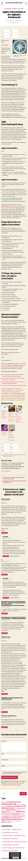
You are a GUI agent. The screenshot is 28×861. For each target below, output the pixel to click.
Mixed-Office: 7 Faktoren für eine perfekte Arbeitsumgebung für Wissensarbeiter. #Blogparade (11, 416)
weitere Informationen (15, 856)
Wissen (4, 822)
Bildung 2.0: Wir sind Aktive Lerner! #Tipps (4, 433)
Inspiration (18, 454)
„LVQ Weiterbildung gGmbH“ (18, 393)
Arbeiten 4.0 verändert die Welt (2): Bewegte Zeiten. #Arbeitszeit (4, 415)
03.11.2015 (19, 20)
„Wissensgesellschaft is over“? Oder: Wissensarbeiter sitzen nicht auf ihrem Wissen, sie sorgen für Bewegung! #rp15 (19, 417)
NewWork (23, 814)
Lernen (11, 813)
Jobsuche (5, 812)
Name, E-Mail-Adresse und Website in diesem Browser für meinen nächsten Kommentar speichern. (15, 773)
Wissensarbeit (11, 172)
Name (2, 753)
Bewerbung (3, 806)
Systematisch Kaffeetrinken (14, 2)
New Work (20, 8)
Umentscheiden (5, 310)
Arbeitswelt (8, 804)
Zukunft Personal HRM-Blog (10, 850)
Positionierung (5, 816)
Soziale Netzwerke (16, 817)
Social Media (6, 817)
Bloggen (10, 806)
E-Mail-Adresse (4, 759)
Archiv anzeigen (6, 471)
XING (19, 398)
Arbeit (3, 802)
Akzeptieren (15, 857)
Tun (12, 456)
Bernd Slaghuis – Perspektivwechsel (12, 829)
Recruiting (13, 816)
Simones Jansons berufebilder (8, 208)
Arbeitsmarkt (13, 802)
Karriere (14, 8)
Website (3, 766)
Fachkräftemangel (20, 808)
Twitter (3, 400)
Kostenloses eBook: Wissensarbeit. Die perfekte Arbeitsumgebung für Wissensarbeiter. (11, 436)
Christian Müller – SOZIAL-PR (10, 832)
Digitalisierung (12, 454)
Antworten (4, 532)
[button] (6, 31)
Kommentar (4, 741)
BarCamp (19, 804)
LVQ (2, 814)
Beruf (24, 804)
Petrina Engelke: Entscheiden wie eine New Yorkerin (14, 385)
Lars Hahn (12, 20)
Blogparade (8, 8)
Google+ (23, 398)
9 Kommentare (15, 22)
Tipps (9, 456)
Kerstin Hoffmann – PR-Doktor (11, 844)
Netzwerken (7, 814)
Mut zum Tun (5, 282)
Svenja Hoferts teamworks (15, 206)
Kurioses (4, 813)
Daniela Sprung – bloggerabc (10, 838)
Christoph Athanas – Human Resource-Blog (14, 835)
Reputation (21, 816)
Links (21, 813)
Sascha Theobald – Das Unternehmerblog (13, 847)
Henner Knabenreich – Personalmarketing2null (15, 841)
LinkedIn (17, 813)
